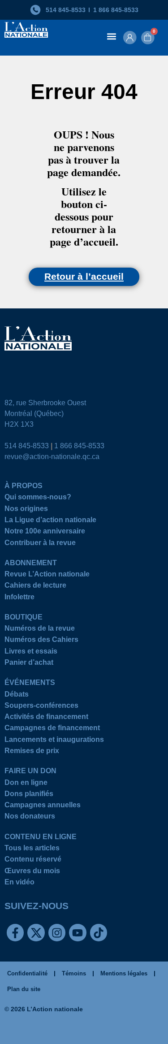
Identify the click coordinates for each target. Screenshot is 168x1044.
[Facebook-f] (15, 932)
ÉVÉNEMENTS (29, 683)
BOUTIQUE (23, 618)
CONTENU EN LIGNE (40, 838)
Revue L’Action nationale (47, 575)
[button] (111, 36)
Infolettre (19, 598)
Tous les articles (32, 849)
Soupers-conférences (41, 706)
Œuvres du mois (32, 872)
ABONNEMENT (30, 564)
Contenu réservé (32, 860)
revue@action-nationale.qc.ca (51, 456)
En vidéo (19, 883)
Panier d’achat (28, 663)
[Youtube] (77, 932)
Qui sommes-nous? (37, 498)
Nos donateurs (29, 817)
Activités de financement (46, 717)
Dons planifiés (28, 795)
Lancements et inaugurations (54, 740)
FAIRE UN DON (30, 772)
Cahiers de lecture (35, 586)
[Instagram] (56, 932)
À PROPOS (23, 487)
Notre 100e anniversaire (44, 532)
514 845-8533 (26, 446)
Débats (16, 695)
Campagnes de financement (52, 729)
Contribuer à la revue (40, 543)
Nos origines (26, 509)
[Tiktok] (98, 932)
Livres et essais (30, 652)
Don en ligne (25, 783)
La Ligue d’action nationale (50, 521)
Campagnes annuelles (42, 806)
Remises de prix (31, 751)
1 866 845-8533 (79, 446)
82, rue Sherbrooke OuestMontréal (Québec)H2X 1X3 (45, 413)
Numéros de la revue (39, 629)
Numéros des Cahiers (41, 640)
